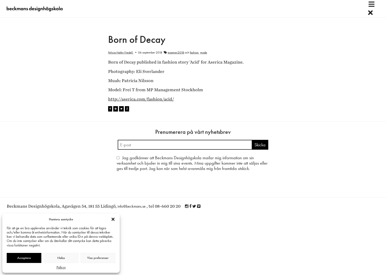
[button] (113, 219)
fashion (194, 52)
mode (203, 52)
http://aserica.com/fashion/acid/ (141, 99)
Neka (61, 258)
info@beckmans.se (131, 206)
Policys (61, 267)
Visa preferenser (98, 258)
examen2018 (176, 52)
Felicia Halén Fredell (120, 52)
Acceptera (24, 258)
